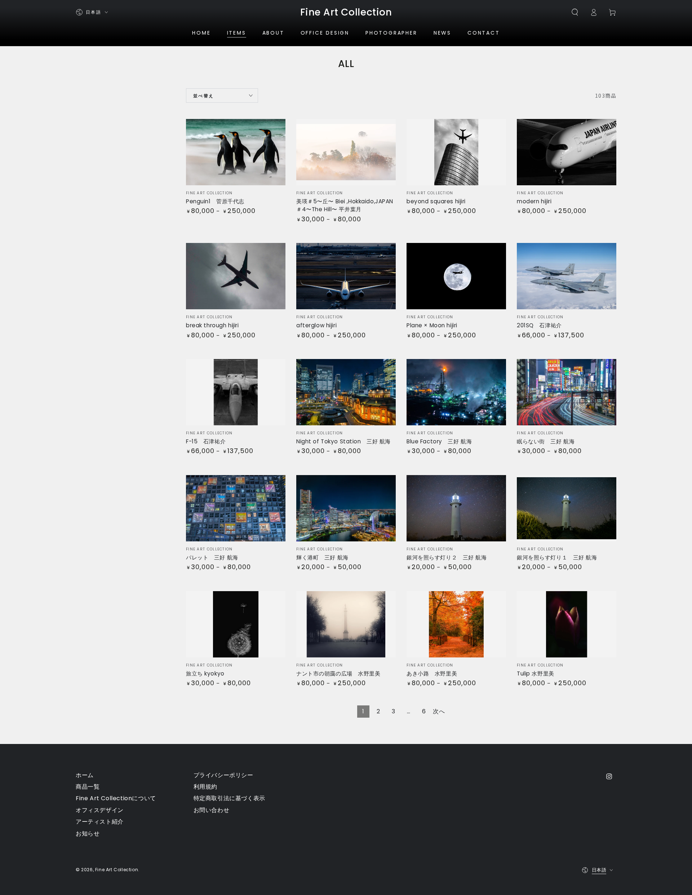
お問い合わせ (212, 810)
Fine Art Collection (116, 870)
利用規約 (205, 787)
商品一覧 (87, 787)
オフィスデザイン (100, 810)
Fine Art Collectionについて (116, 798)
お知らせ (87, 833)
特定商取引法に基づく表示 (229, 798)
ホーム (85, 775)
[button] (574, 12)
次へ (439, 711)
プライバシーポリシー (223, 775)
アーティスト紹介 (100, 822)
